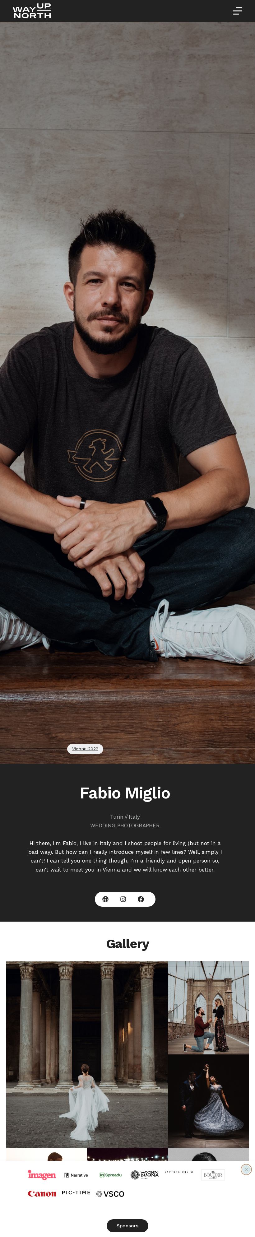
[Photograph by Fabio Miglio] (87, 1054)
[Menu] (237, 11)
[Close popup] (246, 1169)
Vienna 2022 (85, 748)
